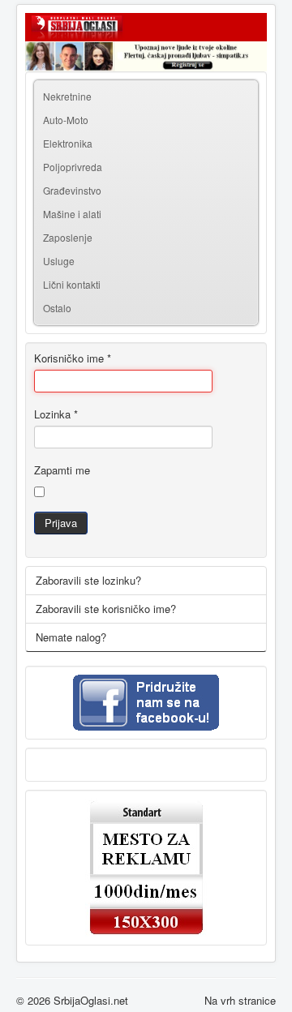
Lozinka (56, 414)
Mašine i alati (72, 214)
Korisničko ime (72, 358)
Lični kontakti (72, 284)
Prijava (61, 522)
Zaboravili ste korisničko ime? (106, 608)
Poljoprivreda (72, 167)
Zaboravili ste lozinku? (88, 580)
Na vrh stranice (240, 1000)
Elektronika (67, 143)
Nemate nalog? (71, 637)
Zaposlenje (67, 237)
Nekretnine (67, 96)
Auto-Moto (65, 119)
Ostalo (57, 308)
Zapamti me (62, 470)
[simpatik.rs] (146, 56)
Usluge (59, 261)
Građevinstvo (72, 190)
